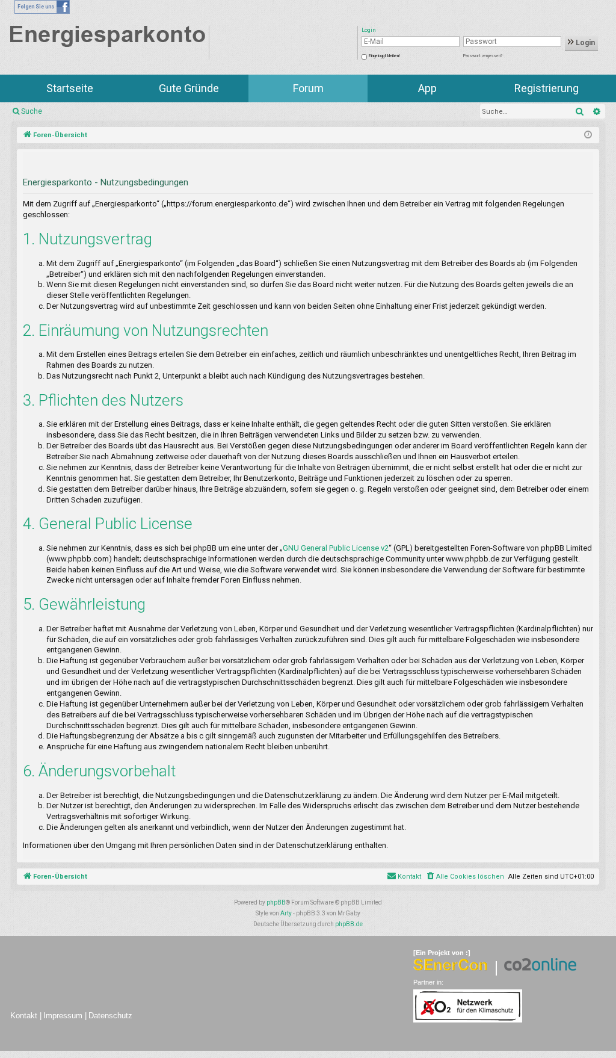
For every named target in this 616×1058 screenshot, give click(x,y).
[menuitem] (464, 876)
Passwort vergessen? (482, 56)
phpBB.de (349, 924)
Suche (31, 111)
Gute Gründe (189, 88)
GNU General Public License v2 (336, 547)
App (427, 88)
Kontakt (23, 1015)
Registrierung (546, 88)
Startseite (69, 88)
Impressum (62, 1015)
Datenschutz (110, 1015)
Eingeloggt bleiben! (384, 56)
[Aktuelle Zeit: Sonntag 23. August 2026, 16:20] (588, 135)
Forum (308, 88)
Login (584, 43)
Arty (286, 913)
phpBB (276, 902)
